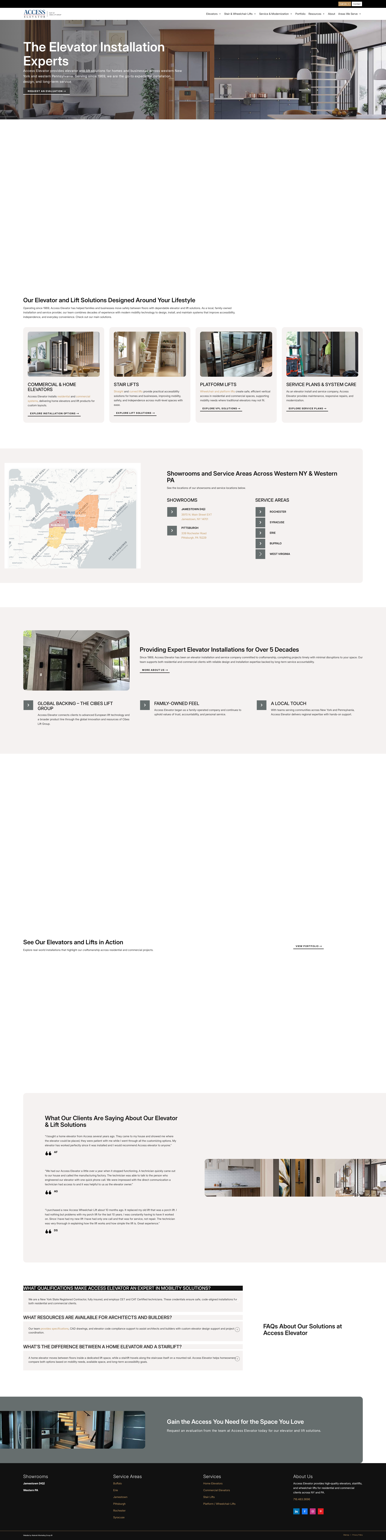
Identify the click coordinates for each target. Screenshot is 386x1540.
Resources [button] (314, 13)
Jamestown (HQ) (193, 509)
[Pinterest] (321, 1511)
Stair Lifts (209, 1497)
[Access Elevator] (42, 13)
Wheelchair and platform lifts (218, 391)
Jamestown (120, 1497)
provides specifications (55, 1328)
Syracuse (277, 522)
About (331, 13)
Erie (273, 532)
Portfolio (300, 13)
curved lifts (136, 391)
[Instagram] (313, 1511)
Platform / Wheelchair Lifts (219, 1503)
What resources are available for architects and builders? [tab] (97, 1317)
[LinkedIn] (296, 1511)
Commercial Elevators (216, 1490)
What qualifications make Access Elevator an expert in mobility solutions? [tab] (117, 1288)
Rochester (278, 511)
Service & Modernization (274, 13)
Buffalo (117, 1483)
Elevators (212, 13)
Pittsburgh (189, 527)
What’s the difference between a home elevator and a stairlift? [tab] (102, 1346)
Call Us (343, 4)
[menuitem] (344, 4)
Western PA (30, 1490)
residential (63, 396)
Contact (357, 4)
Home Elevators (213, 1483)
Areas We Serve (348, 13)
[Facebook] (305, 1511)
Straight (118, 391)
